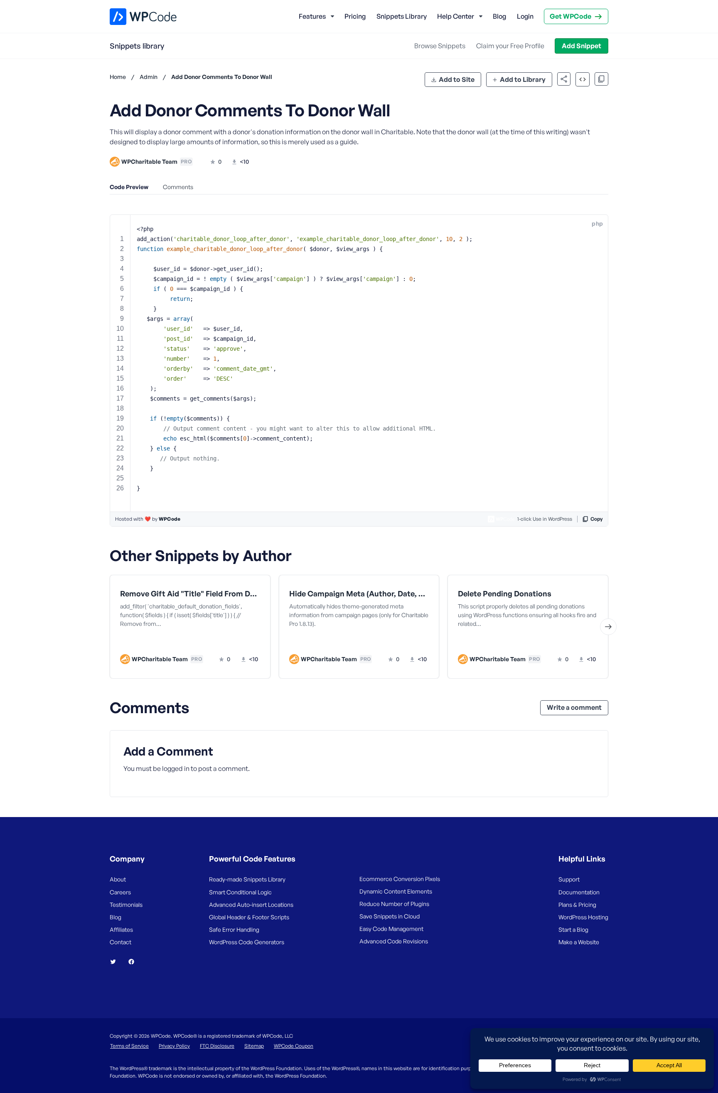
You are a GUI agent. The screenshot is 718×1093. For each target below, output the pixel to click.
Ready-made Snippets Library (247, 879)
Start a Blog (573, 929)
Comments (178, 186)
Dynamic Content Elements (395, 891)
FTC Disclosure (217, 1046)
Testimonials (126, 904)
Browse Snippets (439, 46)
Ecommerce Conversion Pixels (399, 878)
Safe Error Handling (234, 929)
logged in (175, 768)
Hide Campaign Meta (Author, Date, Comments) (359, 593)
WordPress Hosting (583, 917)
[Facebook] (134, 961)
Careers (120, 892)
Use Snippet (230, 642)
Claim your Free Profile (510, 46)
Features (312, 16)
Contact (120, 941)
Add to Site (457, 79)
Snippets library (137, 45)
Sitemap (254, 1046)
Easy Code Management (391, 928)
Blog (499, 16)
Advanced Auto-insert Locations (251, 904)
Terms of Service (129, 1046)
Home (118, 76)
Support (569, 879)
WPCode (169, 519)
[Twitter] (116, 961)
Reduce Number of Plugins (394, 903)
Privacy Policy (174, 1046)
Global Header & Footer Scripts (249, 917)
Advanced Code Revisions (393, 941)
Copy (596, 519)
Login (525, 16)
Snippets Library (401, 16)
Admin (148, 76)
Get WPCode (570, 16)
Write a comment (574, 707)
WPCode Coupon (293, 1046)
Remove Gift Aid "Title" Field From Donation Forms (190, 593)
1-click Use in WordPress (544, 519)
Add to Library (523, 79)
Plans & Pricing (577, 904)
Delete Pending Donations (504, 593)
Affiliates (121, 929)
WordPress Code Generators (246, 941)
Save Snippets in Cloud (389, 916)
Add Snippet (581, 46)
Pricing (355, 16)
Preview (158, 642)
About (118, 879)
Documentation (579, 892)
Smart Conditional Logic (240, 892)
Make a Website (578, 941)
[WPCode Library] (136, 16)
